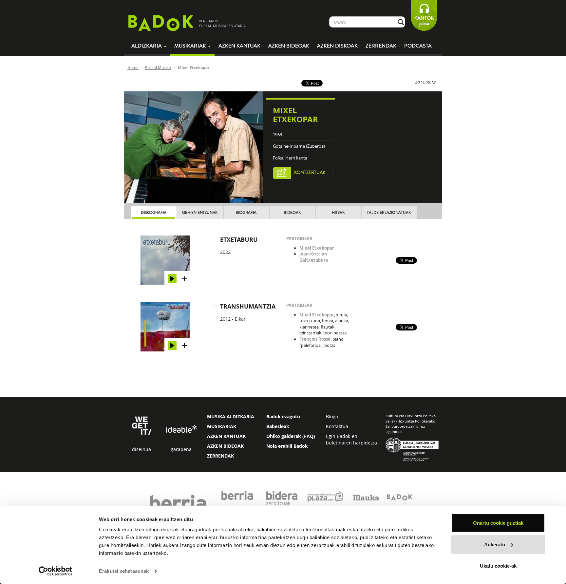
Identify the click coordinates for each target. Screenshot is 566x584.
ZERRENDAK (220, 456)
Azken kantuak (239, 45)
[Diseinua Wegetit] (141, 425)
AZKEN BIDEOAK (225, 446)
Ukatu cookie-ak (498, 566)
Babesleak (277, 426)
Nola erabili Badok (287, 446)
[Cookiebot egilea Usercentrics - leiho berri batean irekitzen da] (55, 571)
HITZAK (338, 213)
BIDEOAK (292, 213)
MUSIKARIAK (221, 426)
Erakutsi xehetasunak (124, 571)
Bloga (332, 416)
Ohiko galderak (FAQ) (290, 436)
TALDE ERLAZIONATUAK (389, 213)
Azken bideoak (288, 45)
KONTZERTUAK (310, 172)
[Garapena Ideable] (181, 429)
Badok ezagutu (283, 416)
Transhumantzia (247, 306)
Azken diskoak (337, 45)
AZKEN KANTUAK (226, 436)
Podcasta (418, 45)
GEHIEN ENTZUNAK (199, 213)
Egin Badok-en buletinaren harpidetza (351, 439)
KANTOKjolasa (424, 21)
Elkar (240, 319)
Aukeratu (494, 544)
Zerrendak (381, 45)
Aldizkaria (147, 45)
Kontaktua (337, 426)
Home (133, 67)
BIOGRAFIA (246, 213)
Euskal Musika (158, 67)
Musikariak (190, 45)
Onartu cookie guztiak (498, 523)
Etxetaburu (239, 239)
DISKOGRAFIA (153, 213)
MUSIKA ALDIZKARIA (230, 416)
